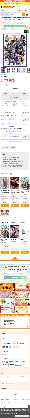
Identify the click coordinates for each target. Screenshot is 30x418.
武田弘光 (6, 324)
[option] (15, 50)
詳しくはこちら (26, 369)
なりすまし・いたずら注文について (21, 404)
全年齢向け (3, 10)
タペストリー (19, 17)
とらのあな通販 (4, 19)
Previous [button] (1, 50)
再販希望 (15, 88)
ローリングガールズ (9, 320)
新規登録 (19, 7)
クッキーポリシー (26, 402)
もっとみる (26, 326)
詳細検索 (27, 14)
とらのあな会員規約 (15, 399)
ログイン (24, 7)
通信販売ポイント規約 (25, 399)
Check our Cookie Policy (7, 416)
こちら (14, 157)
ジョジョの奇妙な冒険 (5, 198)
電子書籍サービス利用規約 (6, 402)
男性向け (20, 10)
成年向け (9, 10)
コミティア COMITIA (9, 323)
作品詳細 (5, 252)
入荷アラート (25, 120)
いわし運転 (23, 194)
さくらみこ (7, 318)
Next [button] (29, 50)
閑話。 (2, 194)
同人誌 (9, 19)
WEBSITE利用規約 (5, 399)
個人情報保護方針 (17, 402)
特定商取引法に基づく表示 (8, 404)
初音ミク (3, 17)
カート (6, 206)
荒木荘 (2, 199)
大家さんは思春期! (10, 17)
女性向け (27, 10)
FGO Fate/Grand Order (10, 321)
